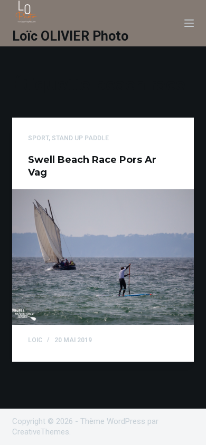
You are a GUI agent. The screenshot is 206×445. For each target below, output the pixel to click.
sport (38, 138)
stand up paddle (80, 138)
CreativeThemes (40, 432)
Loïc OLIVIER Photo (70, 36)
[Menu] (189, 23)
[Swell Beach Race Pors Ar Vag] (102, 257)
